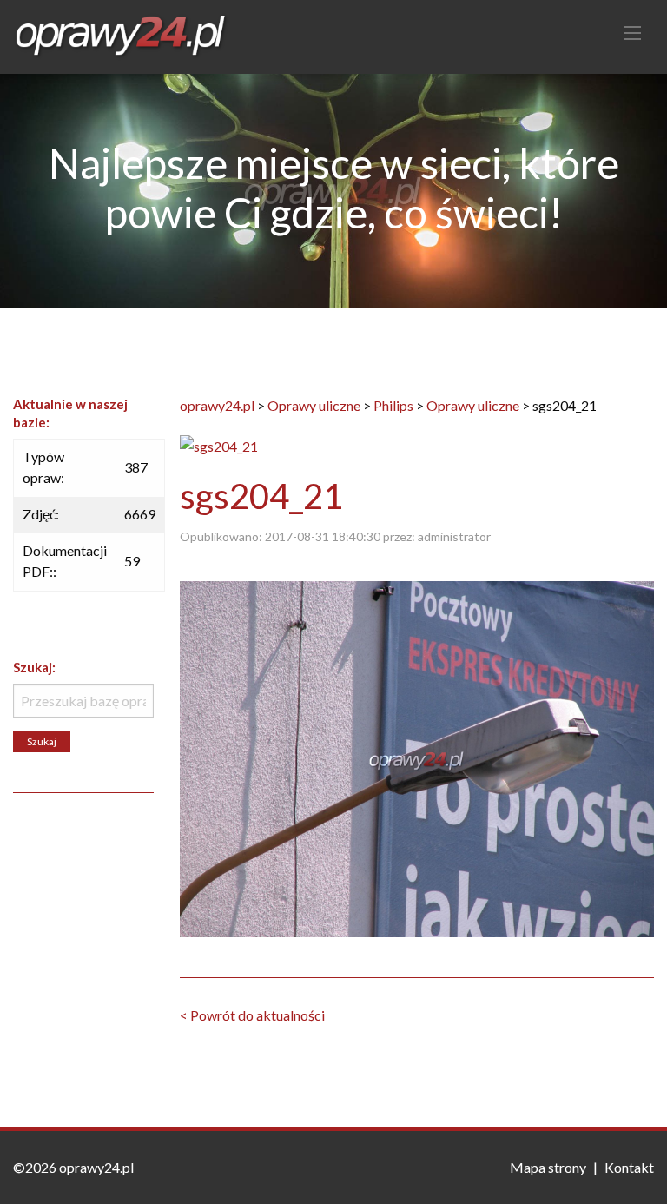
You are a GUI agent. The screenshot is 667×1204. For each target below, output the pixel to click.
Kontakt (629, 1167)
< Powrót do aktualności (252, 1015)
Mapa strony (548, 1167)
